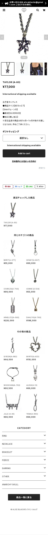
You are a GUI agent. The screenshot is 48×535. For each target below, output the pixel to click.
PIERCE (5, 460)
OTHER (5, 476)
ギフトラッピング (11, 131)
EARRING (6, 468)
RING (4, 436)
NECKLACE (7, 444)
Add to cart (24, 153)
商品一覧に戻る (24, 497)
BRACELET (7, 452)
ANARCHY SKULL (10, 484)
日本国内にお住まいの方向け (24, 161)
